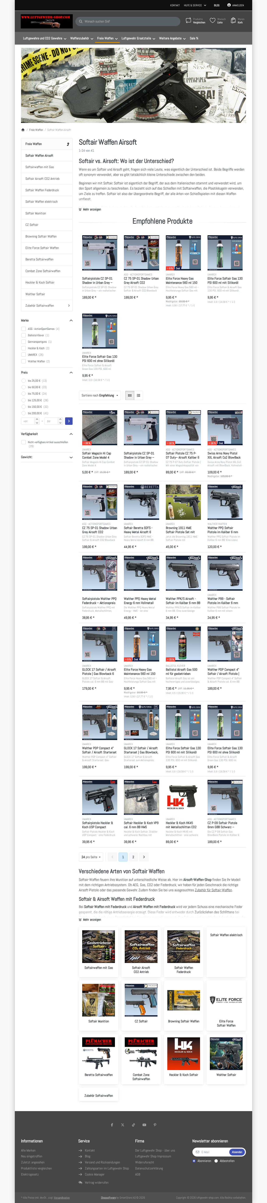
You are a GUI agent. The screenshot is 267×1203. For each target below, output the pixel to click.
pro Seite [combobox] (92, 857)
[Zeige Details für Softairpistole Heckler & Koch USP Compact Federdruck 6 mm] (99, 797)
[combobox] (127, 21)
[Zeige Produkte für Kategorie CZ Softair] (141, 1000)
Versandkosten (62, 1197)
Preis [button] (24, 372)
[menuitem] (44, 38)
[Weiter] (144, 857)
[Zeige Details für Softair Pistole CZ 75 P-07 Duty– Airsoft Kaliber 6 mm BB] (183, 427)
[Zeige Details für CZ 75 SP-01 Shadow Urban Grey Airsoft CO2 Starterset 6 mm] (141, 252)
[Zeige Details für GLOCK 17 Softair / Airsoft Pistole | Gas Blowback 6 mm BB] (99, 644)
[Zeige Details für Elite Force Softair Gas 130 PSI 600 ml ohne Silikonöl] (99, 331)
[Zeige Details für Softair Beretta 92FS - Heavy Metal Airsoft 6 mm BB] (141, 502)
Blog (216, 5)
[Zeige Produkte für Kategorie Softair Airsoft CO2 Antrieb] (141, 946)
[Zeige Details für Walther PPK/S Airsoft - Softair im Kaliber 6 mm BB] (183, 573)
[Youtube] (144, 1124)
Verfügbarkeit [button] (29, 434)
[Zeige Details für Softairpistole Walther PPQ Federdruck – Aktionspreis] (99, 573)
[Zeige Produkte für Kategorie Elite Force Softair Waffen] (226, 1000)
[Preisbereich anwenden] (69, 421)
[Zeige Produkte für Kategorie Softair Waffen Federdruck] (183, 946)
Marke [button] (25, 320)
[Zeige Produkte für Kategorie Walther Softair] (226, 1053)
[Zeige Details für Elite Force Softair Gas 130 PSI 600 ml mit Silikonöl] (225, 252)
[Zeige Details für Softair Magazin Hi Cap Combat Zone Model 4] (99, 427)
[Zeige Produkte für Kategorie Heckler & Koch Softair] (183, 1053)
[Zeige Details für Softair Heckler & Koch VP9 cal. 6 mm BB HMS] (141, 797)
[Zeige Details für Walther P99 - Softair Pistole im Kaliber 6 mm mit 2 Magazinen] (225, 573)
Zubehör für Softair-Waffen (213, 890)
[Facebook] (112, 1124)
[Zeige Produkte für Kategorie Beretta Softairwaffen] (98, 1053)
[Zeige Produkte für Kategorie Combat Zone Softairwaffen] (141, 1053)
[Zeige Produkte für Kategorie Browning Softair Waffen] (183, 1000)
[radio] (129, 395)
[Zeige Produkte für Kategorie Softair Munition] (98, 1000)
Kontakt (175, 5)
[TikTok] (133, 1124)
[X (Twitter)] (122, 1124)
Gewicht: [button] (26, 457)
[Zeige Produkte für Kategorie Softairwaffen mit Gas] (98, 946)
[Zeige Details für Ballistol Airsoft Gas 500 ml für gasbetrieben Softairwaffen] (183, 644)
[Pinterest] (155, 1124)
